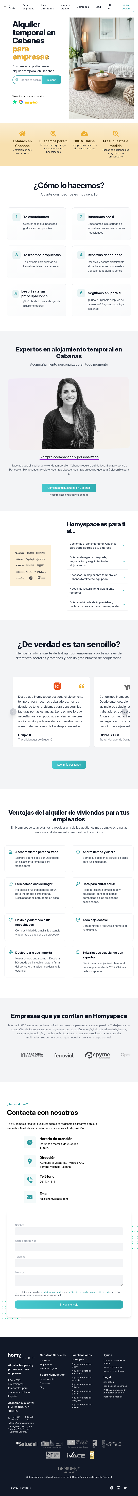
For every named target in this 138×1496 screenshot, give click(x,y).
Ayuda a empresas (113, 1367)
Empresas (45, 1360)
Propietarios (46, 1364)
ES (109, 5)
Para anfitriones (47, 7)
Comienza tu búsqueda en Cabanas (69, 487)
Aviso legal (109, 1382)
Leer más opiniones (69, 764)
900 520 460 (29, 1418)
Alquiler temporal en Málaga (82, 1405)
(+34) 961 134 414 (15, 1418)
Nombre (19, 1225)
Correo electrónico (25, 1240)
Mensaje (20, 1272)
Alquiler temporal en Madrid (82, 1365)
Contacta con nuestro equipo (114, 1361)
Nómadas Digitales (49, 1368)
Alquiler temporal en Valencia (82, 1378)
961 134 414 (47, 1181)
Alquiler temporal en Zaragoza (82, 1399)
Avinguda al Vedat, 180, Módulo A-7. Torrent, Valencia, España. (21, 1429)
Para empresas (28, 7)
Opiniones (83, 6)
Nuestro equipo (65, 7)
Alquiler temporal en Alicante (82, 1385)
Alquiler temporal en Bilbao (82, 1392)
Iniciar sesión (126, 7)
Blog (98, 6)
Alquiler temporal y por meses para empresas (20, 1369)
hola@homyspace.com (54, 1198)
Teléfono (20, 1256)
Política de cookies (113, 1396)
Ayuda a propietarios (114, 1371)
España (12, 8)
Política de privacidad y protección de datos (115, 1391)
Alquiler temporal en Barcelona (82, 1372)
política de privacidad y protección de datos (90, 1292)
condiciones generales (52, 1292)
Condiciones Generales (115, 1386)
